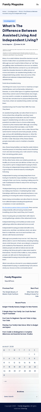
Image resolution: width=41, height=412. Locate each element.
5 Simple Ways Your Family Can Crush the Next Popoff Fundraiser (19, 313)
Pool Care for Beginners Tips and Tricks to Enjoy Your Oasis (19, 319)
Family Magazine (13, 4)
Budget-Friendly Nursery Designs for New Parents (20, 307)
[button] (9, 281)
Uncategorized (9, 21)
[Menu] (37, 4)
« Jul (5, 381)
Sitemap (24, 409)
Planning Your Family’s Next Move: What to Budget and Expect (20, 326)
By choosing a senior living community (15, 207)
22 (30, 367)
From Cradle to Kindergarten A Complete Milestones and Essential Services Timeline (18, 333)
